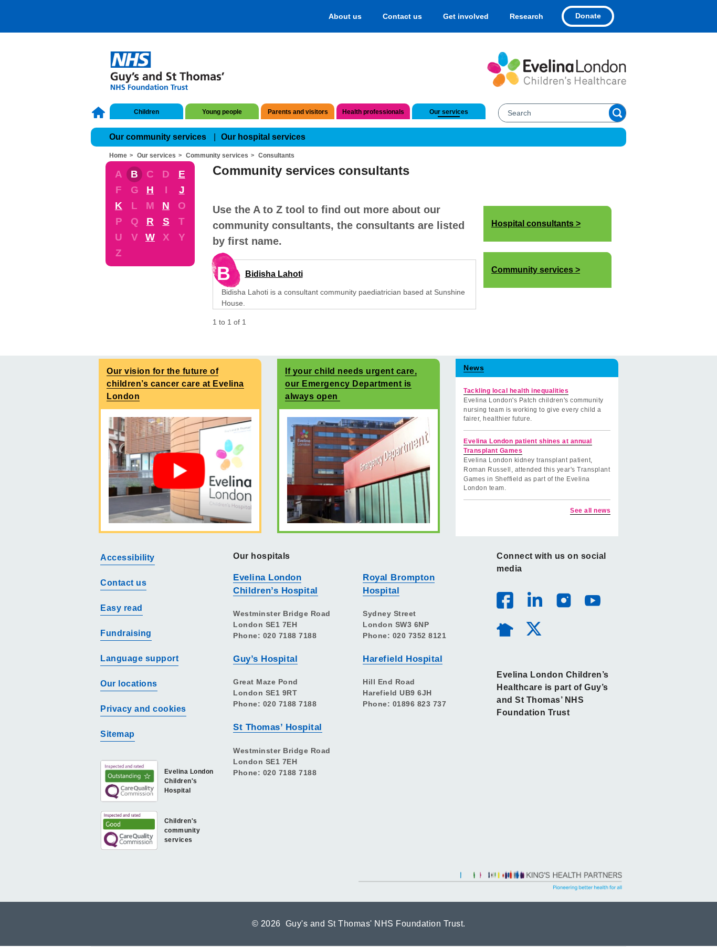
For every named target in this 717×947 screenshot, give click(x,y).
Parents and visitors (298, 112)
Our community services (157, 136)
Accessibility (127, 557)
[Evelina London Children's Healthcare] (556, 69)
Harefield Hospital (402, 659)
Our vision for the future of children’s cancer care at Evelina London (175, 384)
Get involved (466, 16)
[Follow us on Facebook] (505, 600)
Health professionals (373, 112)
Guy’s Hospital (265, 659)
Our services (448, 112)
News (473, 367)
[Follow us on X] (533, 628)
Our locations (128, 683)
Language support (139, 658)
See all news (590, 510)
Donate (588, 16)
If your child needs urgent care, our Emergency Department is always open (351, 384)
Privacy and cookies (143, 708)
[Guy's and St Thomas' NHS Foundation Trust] (160, 69)
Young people (222, 112)
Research (526, 16)
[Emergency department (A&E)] (358, 469)
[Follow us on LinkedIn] (534, 600)
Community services (217, 155)
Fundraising (126, 633)
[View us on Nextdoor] (504, 628)
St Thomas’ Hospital (277, 727)
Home (100, 112)
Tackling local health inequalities (515, 390)
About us (345, 16)
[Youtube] (592, 600)
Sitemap (117, 734)
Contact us (402, 16)
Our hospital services (263, 136)
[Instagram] (563, 600)
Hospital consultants (532, 223)
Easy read (121, 607)
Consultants (276, 155)
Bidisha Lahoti (274, 273)
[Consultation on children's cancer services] (180, 469)
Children (146, 112)
